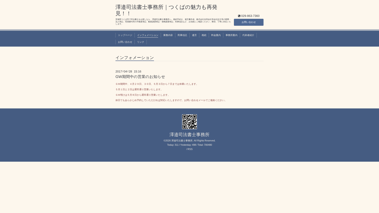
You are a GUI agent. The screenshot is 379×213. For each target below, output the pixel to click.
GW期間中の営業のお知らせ (140, 76)
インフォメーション (147, 35)
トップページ (125, 35)
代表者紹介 (248, 35)
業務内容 (168, 35)
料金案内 (216, 35)
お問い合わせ (249, 22)
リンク (140, 42)
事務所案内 (231, 35)
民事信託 (182, 35)
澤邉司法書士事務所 (189, 134)
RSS (190, 149)
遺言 (194, 35)
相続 (204, 35)
